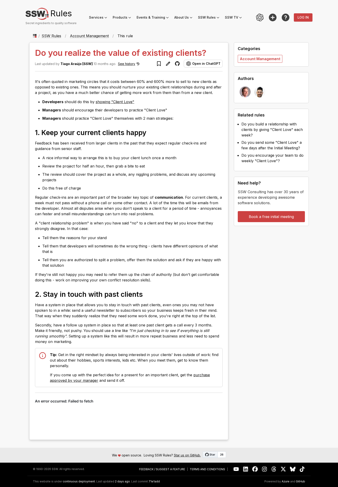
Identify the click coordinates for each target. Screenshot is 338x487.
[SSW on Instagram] (264, 469)
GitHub (300, 481)
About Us (184, 18)
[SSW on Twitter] (283, 469)
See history (126, 64)
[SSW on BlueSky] (293, 469)
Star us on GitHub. (187, 455)
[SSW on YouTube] (236, 469)
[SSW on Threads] (274, 469)
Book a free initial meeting (271, 216)
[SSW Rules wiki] (285, 17)
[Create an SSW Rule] (272, 17)
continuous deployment (79, 481)
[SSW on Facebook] (255, 469)
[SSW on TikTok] (302, 469)
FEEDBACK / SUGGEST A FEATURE (162, 469)
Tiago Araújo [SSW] (76, 64)
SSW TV (235, 18)
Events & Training (154, 18)
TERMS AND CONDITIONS (207, 469)
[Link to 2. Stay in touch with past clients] (147, 294)
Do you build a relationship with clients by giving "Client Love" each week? (272, 129)
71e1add (154, 481)
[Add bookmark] (159, 63)
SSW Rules (210, 18)
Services (99, 18)
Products (123, 18)
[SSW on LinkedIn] (246, 469)
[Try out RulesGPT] (259, 17)
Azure (285, 481)
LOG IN (303, 17)
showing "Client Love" (115, 101)
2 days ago (122, 481)
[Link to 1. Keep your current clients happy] (151, 132)
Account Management (89, 36)
